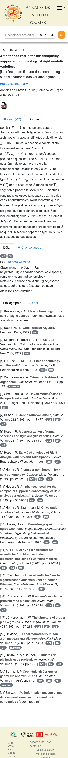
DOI (49, 419)
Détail (7, 247)
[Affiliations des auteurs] (25, 84)
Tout (41, 35)
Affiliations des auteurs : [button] (16, 291)
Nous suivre (46, 750)
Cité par (33, 303)
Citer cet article (31, 247)
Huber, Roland (9, 83)
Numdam (14, 386)
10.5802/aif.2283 (19, 262)
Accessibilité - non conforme (40, 744)
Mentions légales (46, 754)
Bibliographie (12, 303)
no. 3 (13, 49)
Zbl (10, 256)
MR (3, 256)
